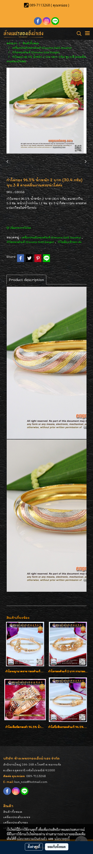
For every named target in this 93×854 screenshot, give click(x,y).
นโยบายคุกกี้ (62, 838)
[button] (77, 33)
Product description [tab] (26, 279)
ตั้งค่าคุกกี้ (34, 847)
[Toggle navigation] (87, 33)
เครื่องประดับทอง (15, 822)
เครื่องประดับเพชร (16, 817)
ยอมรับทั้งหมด (57, 847)
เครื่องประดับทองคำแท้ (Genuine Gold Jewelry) (51, 237)
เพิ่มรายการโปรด (20, 227)
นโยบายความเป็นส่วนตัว (32, 838)
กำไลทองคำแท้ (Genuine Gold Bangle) (30, 242)
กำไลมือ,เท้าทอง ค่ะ (70, 242)
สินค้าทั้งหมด (12, 812)
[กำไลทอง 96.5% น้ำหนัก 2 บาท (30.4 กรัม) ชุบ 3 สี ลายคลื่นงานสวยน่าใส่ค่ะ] (46, 111)
